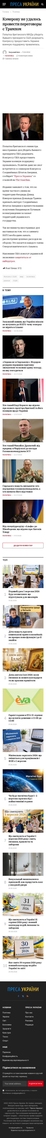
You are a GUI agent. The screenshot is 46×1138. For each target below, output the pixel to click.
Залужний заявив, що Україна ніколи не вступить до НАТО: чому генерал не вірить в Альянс (23, 324)
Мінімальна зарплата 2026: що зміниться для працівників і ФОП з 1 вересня (25, 758)
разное (7, 281)
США (15, 281)
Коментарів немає (26, 56)
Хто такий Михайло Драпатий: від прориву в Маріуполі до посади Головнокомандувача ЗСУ (21, 448)
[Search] (42, 4)
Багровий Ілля (14, 52)
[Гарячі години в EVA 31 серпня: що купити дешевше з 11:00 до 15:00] (23, 700)
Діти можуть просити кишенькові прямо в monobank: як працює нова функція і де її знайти (26, 635)
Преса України (36, 1108)
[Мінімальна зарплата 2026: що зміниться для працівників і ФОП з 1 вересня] (23, 740)
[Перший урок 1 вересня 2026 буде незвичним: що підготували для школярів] (23, 576)
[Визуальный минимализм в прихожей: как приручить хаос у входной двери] (23, 864)
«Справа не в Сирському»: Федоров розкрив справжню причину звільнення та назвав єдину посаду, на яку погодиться (22, 366)
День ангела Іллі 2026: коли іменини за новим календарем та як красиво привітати (25, 678)
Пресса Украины (23, 176)
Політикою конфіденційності (14, 1093)
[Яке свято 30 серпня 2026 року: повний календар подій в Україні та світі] (23, 947)
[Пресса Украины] (24, 4)
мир (21, 277)
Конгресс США (10, 277)
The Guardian (23, 179)
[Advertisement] (23, 85)
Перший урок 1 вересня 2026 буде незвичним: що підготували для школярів (24, 594)
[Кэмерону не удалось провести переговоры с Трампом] (23, 126)
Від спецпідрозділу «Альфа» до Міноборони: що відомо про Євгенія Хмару (22, 529)
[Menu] (4, 4)
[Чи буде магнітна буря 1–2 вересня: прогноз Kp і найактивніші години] (23, 780)
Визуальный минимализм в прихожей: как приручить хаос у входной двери (26, 882)
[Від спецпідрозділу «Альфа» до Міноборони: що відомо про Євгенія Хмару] (23, 511)
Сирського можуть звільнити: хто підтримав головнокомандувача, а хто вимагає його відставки (21, 489)
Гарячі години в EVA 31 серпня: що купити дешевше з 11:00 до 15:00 (26, 718)
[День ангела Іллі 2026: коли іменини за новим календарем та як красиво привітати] (23, 659)
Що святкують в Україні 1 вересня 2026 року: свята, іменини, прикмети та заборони (22, 840)
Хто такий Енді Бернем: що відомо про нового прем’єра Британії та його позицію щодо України (23, 408)
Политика (9, 56)
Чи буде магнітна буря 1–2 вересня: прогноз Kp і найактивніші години (23, 798)
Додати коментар (23, 545)
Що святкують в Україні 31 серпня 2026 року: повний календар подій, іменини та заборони (24, 923)
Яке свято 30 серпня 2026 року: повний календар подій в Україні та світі (25, 965)
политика (31, 277)
